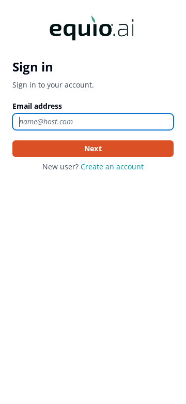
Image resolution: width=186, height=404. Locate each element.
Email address (37, 106)
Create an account (112, 166)
